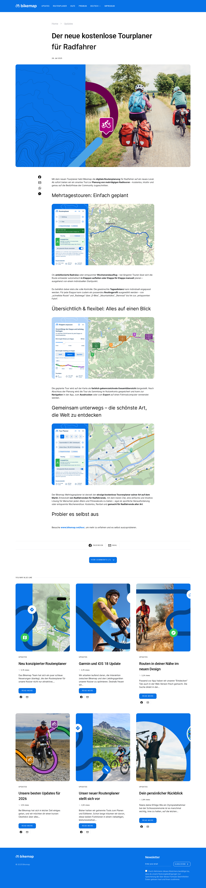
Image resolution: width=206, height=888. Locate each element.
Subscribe (180, 864)
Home (55, 23)
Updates (68, 23)
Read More (27, 691)
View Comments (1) (101, 560)
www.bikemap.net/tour (73, 527)
